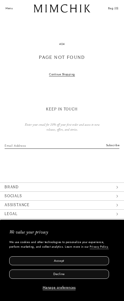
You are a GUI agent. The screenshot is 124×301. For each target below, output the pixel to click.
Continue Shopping (62, 74)
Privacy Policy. (99, 246)
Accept (59, 260)
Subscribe (113, 145)
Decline (59, 274)
